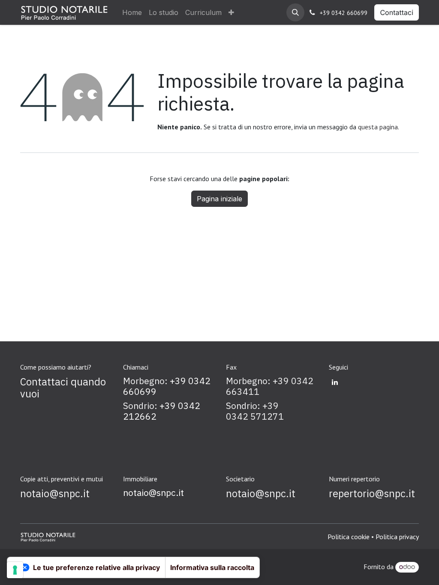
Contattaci (396, 12)
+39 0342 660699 (343, 13)
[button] (295, 12)
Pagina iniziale (219, 198)
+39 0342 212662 (161, 411)
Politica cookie (349, 536)
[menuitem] (132, 12)
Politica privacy (397, 536)
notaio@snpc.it (153, 492)
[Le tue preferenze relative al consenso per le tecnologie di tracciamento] (15, 570)
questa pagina (378, 126)
